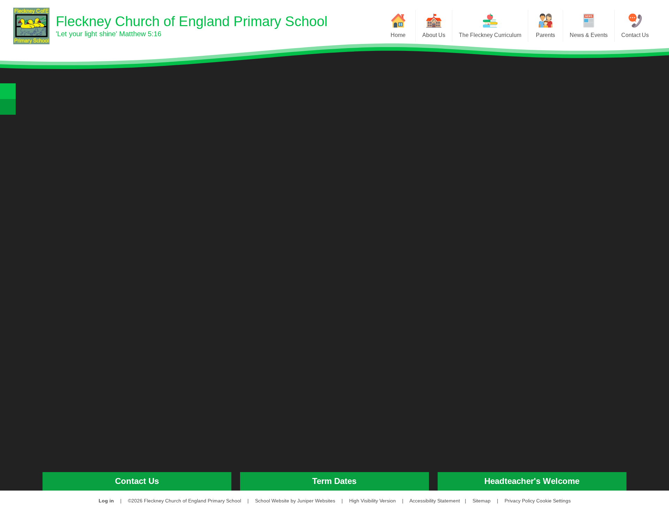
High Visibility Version (372, 500)
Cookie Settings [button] (553, 500)
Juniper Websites (316, 500)
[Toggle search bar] (8, 91)
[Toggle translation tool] (8, 107)
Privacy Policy (520, 500)
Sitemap (481, 500)
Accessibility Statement (434, 500)
